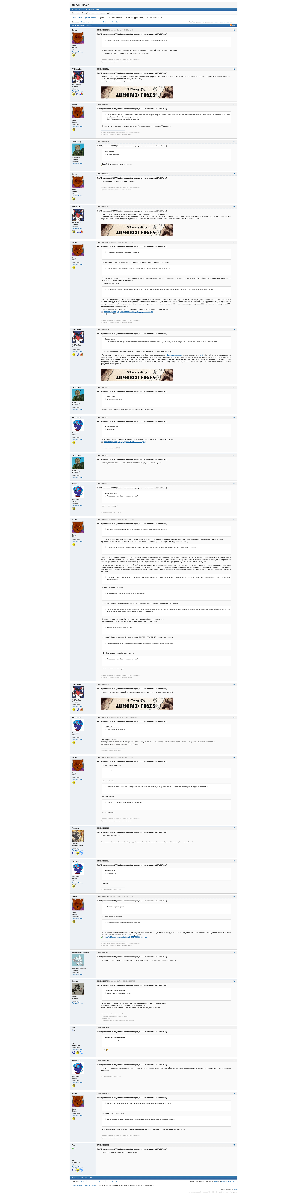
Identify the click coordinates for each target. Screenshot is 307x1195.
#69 (234, 897)
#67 (234, 828)
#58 (234, 329)
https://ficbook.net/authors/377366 (111, 448)
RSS (233, 25)
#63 (234, 519)
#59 (234, 387)
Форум (81, 9)
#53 (234, 104)
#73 (234, 1060)
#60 (234, 417)
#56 (234, 207)
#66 (234, 757)
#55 (234, 174)
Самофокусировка (174, 355)
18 (112, 22)
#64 (234, 684)
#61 (234, 455)
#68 (234, 861)
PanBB (235, 1189)
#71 (234, 981)
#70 (234, 952)
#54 (234, 142)
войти (216, 22)
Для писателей (90, 18)
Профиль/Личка (77, 52)
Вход (98, 9)
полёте (202, 355)
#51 (234, 30)
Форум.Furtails (80, 4)
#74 (234, 1093)
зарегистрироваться (228, 22)
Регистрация (90, 9)
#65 (234, 717)
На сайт (74, 9)
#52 (234, 69)
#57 (234, 242)
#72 (234, 1027)
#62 (234, 484)
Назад (83, 22)
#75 (234, 1145)
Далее (118, 22)
